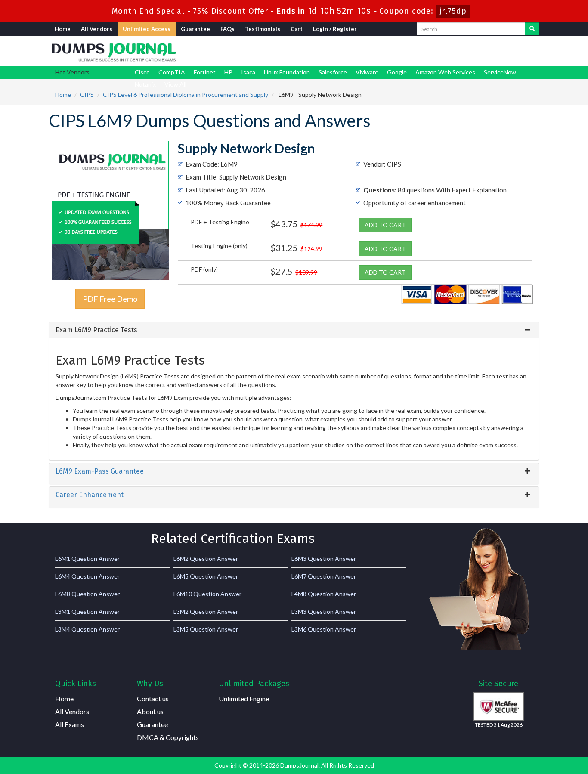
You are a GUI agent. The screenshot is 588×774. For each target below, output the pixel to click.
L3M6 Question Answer (323, 629)
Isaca (248, 72)
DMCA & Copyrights (168, 737)
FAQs (227, 28)
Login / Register (335, 28)
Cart (297, 28)
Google (397, 72)
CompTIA (171, 72)
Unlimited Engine (244, 698)
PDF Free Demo (110, 298)
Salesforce (333, 72)
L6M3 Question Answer (323, 558)
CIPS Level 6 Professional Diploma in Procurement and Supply (185, 94)
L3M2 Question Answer (205, 611)
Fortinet (205, 72)
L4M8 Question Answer (323, 594)
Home (63, 28)
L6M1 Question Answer (87, 558)
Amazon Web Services (445, 72)
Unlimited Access (146, 28)
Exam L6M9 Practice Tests (96, 330)
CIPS (87, 94)
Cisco (142, 72)
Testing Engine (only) (219, 245)
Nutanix (145, 84)
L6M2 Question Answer (205, 558)
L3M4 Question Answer (87, 629)
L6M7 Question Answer (323, 576)
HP (228, 72)
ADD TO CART (385, 225)
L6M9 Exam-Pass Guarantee (100, 471)
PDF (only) (204, 269)
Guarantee (195, 28)
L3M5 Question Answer (205, 629)
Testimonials (262, 28)
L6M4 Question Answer (87, 576)
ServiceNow (500, 72)
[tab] (294, 330)
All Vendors (96, 28)
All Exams (69, 724)
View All (175, 84)
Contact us (153, 698)
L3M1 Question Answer (87, 611)
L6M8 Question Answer (87, 594)
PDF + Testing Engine (220, 222)
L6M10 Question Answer (207, 594)
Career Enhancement (90, 495)
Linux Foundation (287, 72)
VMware (367, 72)
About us (150, 711)
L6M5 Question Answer (205, 576)
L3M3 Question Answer (323, 611)
